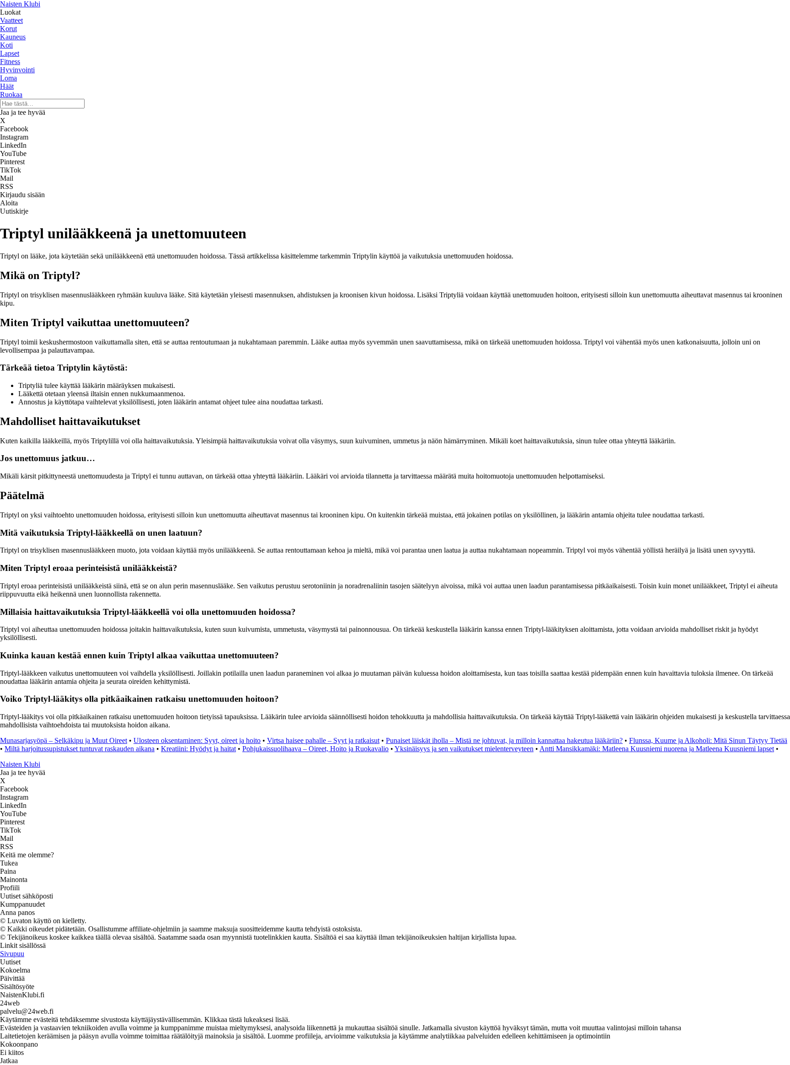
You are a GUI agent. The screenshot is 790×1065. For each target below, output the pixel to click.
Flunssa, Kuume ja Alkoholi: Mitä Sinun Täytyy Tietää (708, 740)
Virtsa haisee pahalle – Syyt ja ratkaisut (323, 740)
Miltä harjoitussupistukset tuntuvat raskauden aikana (80, 749)
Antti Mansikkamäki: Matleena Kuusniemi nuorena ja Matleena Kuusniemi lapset (656, 749)
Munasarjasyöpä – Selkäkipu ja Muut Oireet (63, 740)
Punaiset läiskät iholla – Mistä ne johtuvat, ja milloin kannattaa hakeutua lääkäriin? (504, 740)
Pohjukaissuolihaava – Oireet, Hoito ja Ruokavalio (315, 749)
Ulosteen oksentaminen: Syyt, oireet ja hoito (197, 740)
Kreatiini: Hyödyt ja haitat (198, 749)
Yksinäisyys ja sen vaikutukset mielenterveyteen (464, 749)
